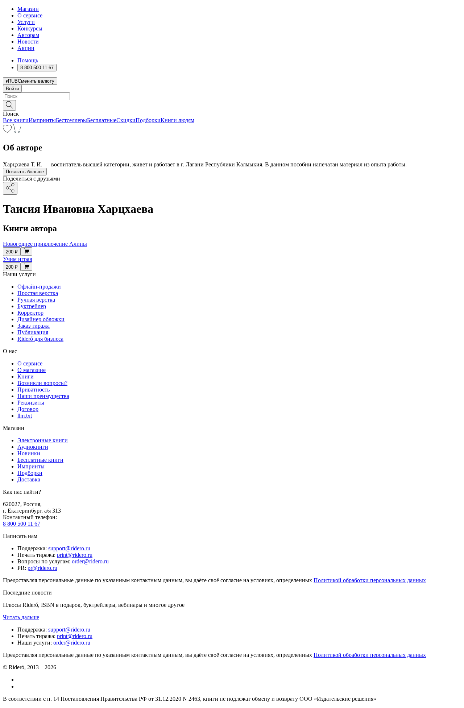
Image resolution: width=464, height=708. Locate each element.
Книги (25, 376)
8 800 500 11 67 (21, 524)
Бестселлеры (71, 120)
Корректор (30, 313)
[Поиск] (9, 105)
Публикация (32, 332)
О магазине (31, 370)
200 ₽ (12, 251)
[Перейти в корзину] (16, 131)
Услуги (26, 22)
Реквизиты (30, 402)
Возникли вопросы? (42, 383)
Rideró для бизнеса (40, 339)
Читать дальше (21, 617)
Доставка (28, 479)
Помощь (27, 60)
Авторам (28, 35)
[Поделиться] (10, 188)
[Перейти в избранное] (7, 131)
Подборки (148, 120)
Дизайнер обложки (41, 319)
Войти (12, 88)
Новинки (28, 453)
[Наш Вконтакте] (21, 679)
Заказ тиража (33, 326)
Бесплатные (101, 120)
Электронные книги (42, 440)
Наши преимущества (43, 396)
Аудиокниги (32, 447)
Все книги (16, 120)
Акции (25, 48)
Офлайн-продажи (39, 286)
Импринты (42, 120)
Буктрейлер (31, 306)
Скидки (126, 120)
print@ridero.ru (74, 555)
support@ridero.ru (69, 548)
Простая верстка (37, 293)
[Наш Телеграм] (20, 686)
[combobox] (232, 96)
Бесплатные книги (40, 460)
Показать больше (25, 171)
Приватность (33, 389)
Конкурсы (29, 28)
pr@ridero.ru (42, 568)
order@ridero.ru (90, 561)
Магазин (28, 9)
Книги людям (177, 120)
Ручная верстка (36, 300)
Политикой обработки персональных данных (370, 580)
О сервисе (29, 15)
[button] (232, 104)
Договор (27, 409)
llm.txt (24, 416)
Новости (28, 41)
